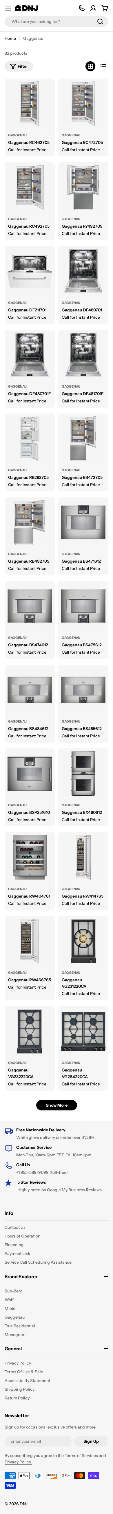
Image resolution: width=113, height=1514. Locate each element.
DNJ (23, 1503)
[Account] (93, 8)
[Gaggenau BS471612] (83, 522)
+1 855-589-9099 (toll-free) (42, 1172)
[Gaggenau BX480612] (83, 773)
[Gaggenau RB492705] (30, 522)
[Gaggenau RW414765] (83, 857)
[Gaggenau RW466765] (30, 941)
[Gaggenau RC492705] (30, 187)
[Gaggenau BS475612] (83, 606)
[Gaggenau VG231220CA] (83, 941)
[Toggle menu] (8, 8)
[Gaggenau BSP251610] (30, 773)
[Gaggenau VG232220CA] (30, 1031)
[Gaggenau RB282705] (30, 438)
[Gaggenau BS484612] (30, 690)
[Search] (100, 21)
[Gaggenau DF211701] (30, 271)
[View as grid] (90, 66)
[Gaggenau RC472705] (83, 103)
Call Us (23, 1164)
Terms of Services (81, 1455)
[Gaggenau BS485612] (83, 690)
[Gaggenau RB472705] (83, 438)
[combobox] (56, 21)
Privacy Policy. (18, 1462)
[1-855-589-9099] (81, 8)
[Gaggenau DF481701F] (83, 355)
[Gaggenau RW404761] (30, 857)
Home (10, 38)
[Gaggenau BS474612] (30, 606)
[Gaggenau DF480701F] (30, 355)
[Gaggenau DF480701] (83, 271)
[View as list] (103, 66)
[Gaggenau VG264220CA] (83, 1031)
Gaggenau (17, 135)
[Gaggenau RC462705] (30, 103)
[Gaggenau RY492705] (83, 187)
